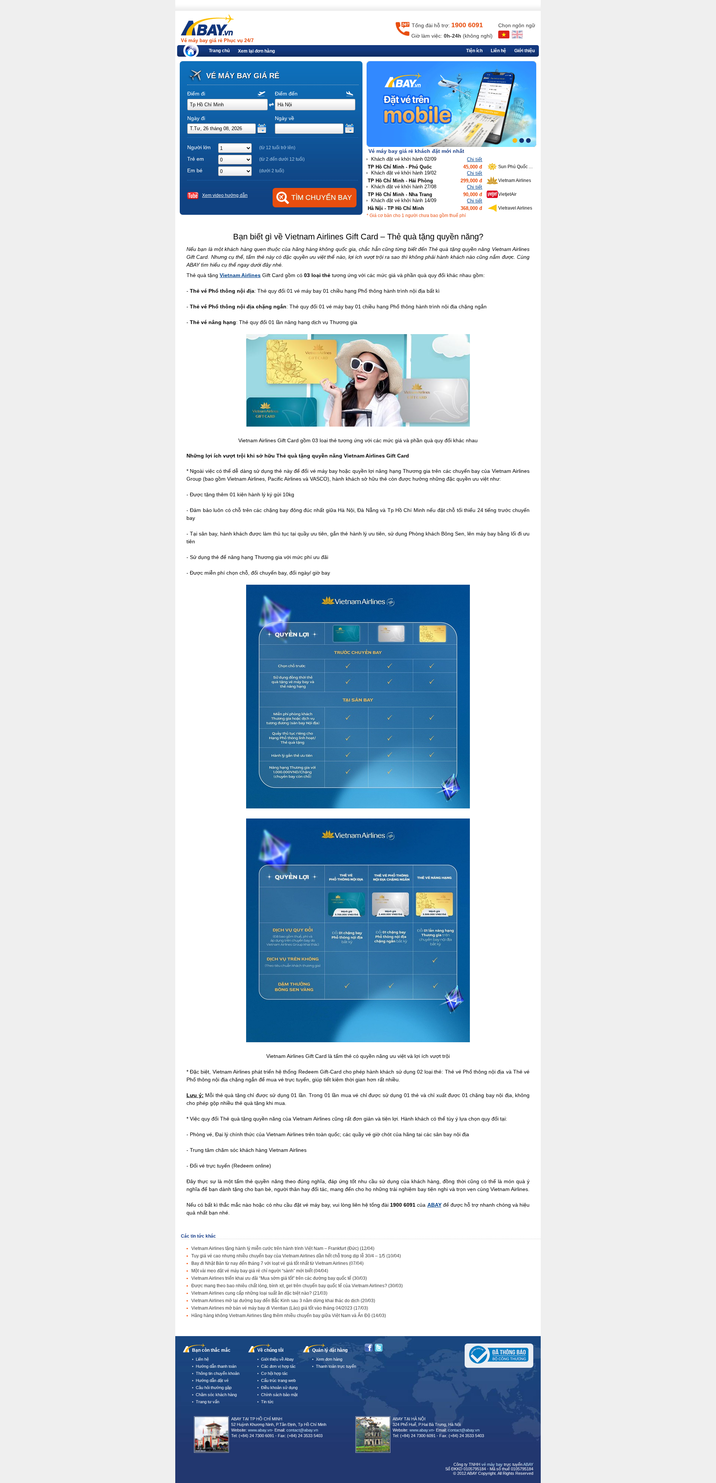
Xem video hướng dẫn (225, 195)
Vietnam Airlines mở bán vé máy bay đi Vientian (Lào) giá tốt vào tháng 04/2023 (279, 1308)
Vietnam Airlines (240, 275)
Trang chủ (219, 50)
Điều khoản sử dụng (279, 1387)
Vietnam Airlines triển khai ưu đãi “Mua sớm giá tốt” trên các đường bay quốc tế (279, 1278)
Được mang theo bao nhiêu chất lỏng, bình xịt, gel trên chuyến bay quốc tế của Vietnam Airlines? (297, 1285)
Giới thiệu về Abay (277, 1359)
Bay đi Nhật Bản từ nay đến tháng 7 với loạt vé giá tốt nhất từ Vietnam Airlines (277, 1263)
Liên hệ (498, 50)
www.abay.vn (260, 1430)
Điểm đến (286, 94)
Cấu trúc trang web (278, 1380)
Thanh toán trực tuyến (336, 1366)
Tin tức (267, 1401)
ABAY (434, 1205)
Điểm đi (196, 94)
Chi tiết (474, 159)
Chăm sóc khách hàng (216, 1394)
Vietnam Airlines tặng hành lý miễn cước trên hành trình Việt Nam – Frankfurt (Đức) (282, 1248)
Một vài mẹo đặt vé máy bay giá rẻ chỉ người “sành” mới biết (259, 1270)
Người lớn (199, 147)
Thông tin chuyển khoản (217, 1373)
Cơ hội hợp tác (274, 1373)
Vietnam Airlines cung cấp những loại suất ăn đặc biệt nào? (259, 1293)
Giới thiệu (524, 50)
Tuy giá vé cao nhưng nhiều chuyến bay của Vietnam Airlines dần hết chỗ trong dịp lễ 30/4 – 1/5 (296, 1256)
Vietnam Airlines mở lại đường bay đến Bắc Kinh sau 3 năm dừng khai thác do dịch (283, 1300)
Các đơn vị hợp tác (278, 1366)
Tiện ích (474, 50)
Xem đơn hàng (329, 1359)
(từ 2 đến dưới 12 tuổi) (282, 159)
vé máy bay (492, 1464)
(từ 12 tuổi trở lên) (277, 147)
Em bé (194, 170)
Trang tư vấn (207, 1401)
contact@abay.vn (302, 1430)
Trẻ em (195, 159)
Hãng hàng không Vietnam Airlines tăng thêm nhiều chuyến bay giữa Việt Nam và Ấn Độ (288, 1315)
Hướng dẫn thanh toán (216, 1366)
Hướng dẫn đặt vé (212, 1380)
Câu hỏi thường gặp (214, 1387)
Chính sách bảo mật (279, 1394)
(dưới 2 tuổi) (271, 170)
